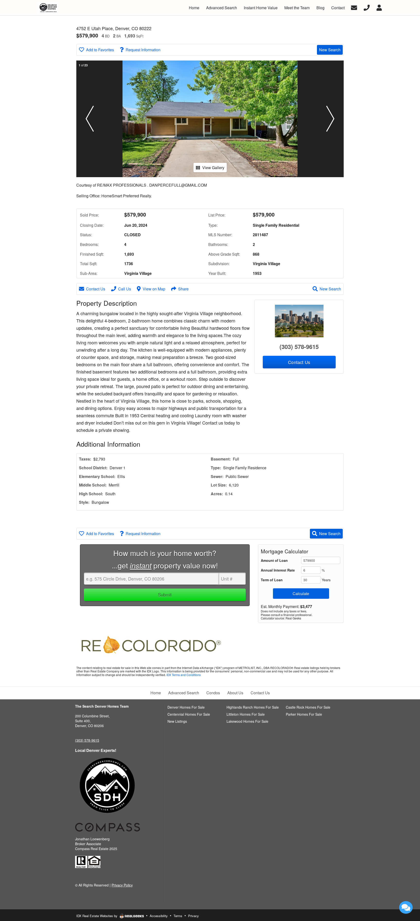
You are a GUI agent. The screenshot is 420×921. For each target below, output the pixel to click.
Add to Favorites (100, 49)
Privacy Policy (122, 885)
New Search (330, 49)
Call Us (124, 289)
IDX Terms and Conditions (183, 675)
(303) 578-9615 (299, 346)
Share (183, 289)
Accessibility (159, 915)
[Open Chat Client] (406, 907)
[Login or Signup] (379, 7)
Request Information (143, 49)
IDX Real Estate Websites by (97, 915)
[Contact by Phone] (367, 7)
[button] (89, 119)
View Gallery (213, 167)
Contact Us (95, 289)
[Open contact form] (354, 7)
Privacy (193, 915)
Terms (178, 915)
